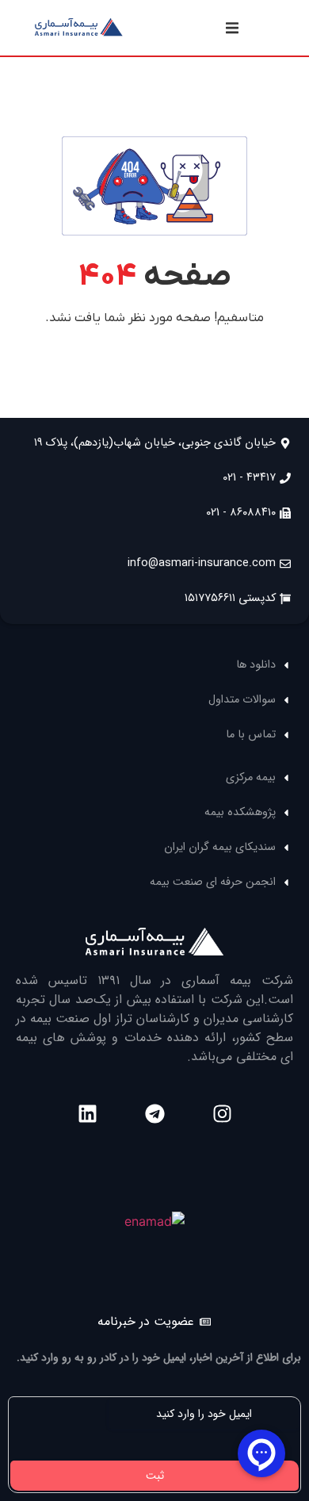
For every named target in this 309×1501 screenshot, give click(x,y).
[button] (232, 27)
